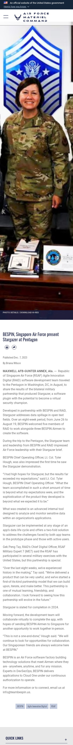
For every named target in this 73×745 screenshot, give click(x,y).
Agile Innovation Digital (37, 706)
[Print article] (7, 347)
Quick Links (14, 738)
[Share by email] (14, 347)
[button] (17, 7)
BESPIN (20, 706)
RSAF (53, 706)
